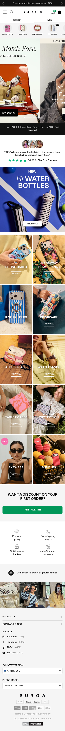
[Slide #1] (37, 117)
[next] (61, 3)
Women (17, 20)
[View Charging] (22, 28)
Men (50, 20)
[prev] (3, 3)
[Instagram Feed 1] (33, 595)
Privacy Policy (43, 714)
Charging (22, 34)
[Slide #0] (28, 117)
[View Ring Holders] (37, 28)
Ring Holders (37, 34)
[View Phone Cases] (7, 28)
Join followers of (37, 573)
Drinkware (52, 34)
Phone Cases (7, 34)
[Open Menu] (5, 12)
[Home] (32, 12)
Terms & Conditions (25, 714)
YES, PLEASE (32, 509)
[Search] (11, 12)
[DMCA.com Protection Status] (32, 724)
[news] (53, 12)
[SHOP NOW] (32, 80)
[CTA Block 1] (32, 199)
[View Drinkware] (52, 28)
